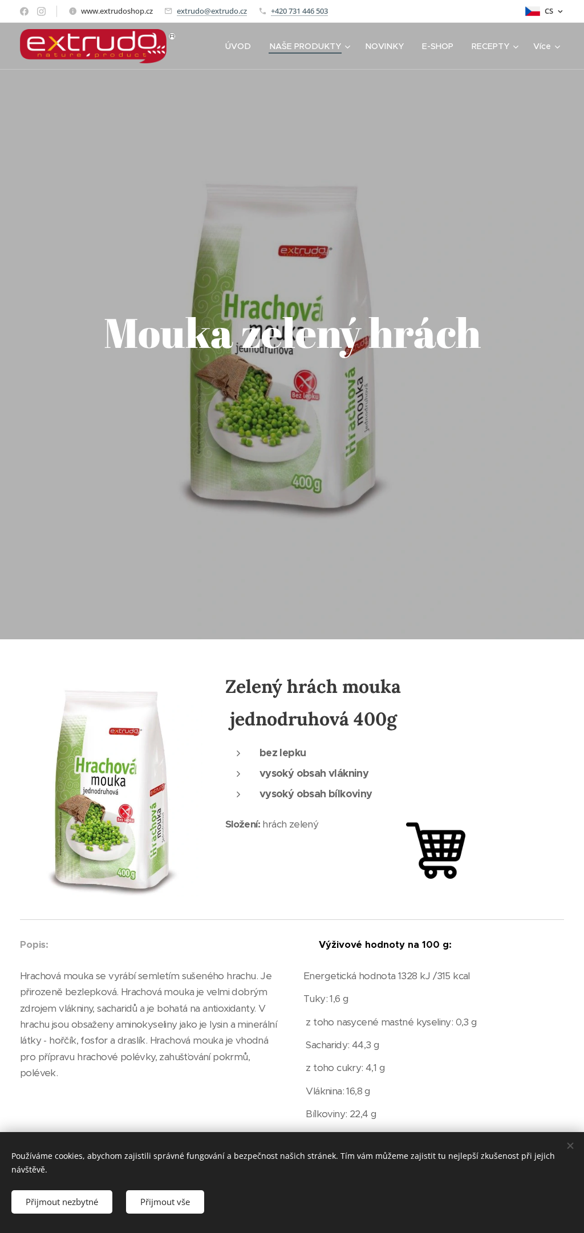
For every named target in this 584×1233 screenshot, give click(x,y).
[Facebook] (24, 11)
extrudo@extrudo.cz (212, 11)
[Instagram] (41, 11)
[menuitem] (241, 46)
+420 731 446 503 (299, 11)
